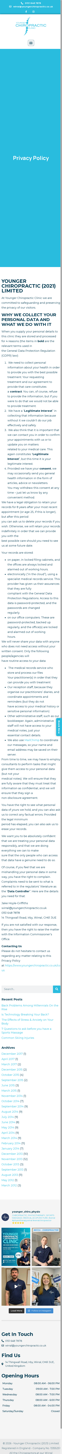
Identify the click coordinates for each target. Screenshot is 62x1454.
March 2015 (9, 1090)
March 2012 (9, 1185)
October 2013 (10, 1164)
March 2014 (9, 1138)
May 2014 (8, 1127)
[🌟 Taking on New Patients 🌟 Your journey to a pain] (16, 1247)
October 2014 (10, 1101)
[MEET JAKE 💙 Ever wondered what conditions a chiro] (16, 1286)
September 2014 (13, 1106)
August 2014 (10, 1111)
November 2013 (12, 1159)
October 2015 (10, 1075)
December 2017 (12, 1053)
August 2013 (10, 1175)
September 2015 (12, 1080)
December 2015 (12, 1069)
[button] (31, 43)
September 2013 (12, 1169)
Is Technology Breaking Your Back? (25, 1014)
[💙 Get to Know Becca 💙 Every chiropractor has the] (46, 1247)
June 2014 (8, 1122)
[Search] (56, 989)
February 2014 (11, 1143)
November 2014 (12, 1096)
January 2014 (10, 1148)
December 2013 (12, 1154)
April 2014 (8, 1132)
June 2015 (8, 1085)
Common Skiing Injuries (18, 1038)
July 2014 (8, 1117)
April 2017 (8, 1059)
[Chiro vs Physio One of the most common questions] (46, 1286)
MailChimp (32, 740)
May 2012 (8, 1180)
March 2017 (9, 1064)
